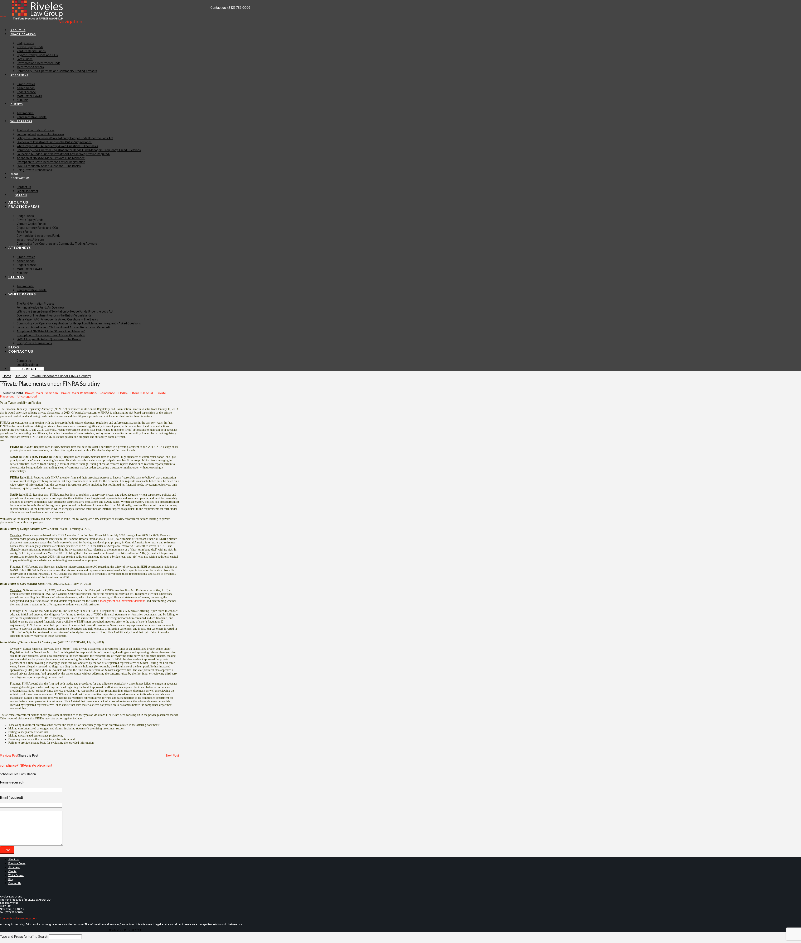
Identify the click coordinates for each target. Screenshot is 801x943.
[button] (67, 22)
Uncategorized (27, 396)
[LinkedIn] (5, 15)
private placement (39, 765)
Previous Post (9, 755)
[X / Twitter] (1, 15)
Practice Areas (16, 863)
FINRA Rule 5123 (142, 393)
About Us (13, 859)
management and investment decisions (122, 601)
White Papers (16, 875)
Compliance (107, 393)
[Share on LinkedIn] (6, 761)
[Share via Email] (8, 761)
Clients (12, 871)
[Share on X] (3, 761)
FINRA (122, 393)
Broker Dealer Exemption (41, 393)
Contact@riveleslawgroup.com (18, 918)
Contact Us (14, 883)
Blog (11, 879)
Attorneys (14, 867)
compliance (8, 765)
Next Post (172, 755)
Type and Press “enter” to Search (24, 937)
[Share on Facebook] (1, 761)
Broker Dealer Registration (78, 393)
